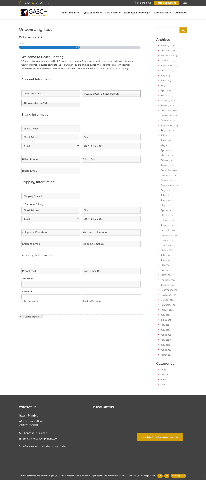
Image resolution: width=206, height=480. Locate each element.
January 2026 (168, 45)
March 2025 (167, 95)
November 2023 (169, 175)
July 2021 (165, 315)
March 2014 (167, 354)
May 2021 (165, 325)
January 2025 (168, 105)
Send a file (145, 3)
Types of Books (91, 12)
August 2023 (167, 190)
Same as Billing (34, 204)
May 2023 (166, 205)
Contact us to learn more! (160, 437)
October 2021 (167, 300)
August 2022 (167, 250)
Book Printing (69, 12)
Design (164, 374)
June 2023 (166, 200)
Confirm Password (91, 301)
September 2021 (169, 305)
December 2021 (169, 290)
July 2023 (166, 195)
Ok (160, 476)
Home (27, 3)
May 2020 (166, 339)
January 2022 (167, 285)
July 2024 (166, 135)
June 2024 (166, 140)
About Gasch (161, 12)
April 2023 (166, 210)
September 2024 (169, 125)
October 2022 (168, 240)
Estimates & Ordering (136, 12)
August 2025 (167, 70)
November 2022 (169, 235)
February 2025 (168, 100)
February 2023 (168, 220)
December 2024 (169, 110)
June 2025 (166, 80)
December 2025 (169, 50)
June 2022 (166, 260)
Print (163, 384)
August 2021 (167, 310)
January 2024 (168, 165)
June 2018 (166, 349)
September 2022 (169, 245)
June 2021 (166, 320)
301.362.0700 (39, 433)
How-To (165, 379)
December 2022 (169, 230)
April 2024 (166, 150)
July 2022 (165, 255)
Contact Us (181, 12)
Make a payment (167, 3)
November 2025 (169, 55)
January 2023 (168, 225)
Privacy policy (178, 476)
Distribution (111, 12)
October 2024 (168, 120)
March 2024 (167, 155)
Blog (185, 3)
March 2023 (167, 215)
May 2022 (166, 265)
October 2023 (168, 180)
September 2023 (169, 185)
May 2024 (166, 145)
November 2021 (169, 295)
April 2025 (166, 90)
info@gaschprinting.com (44, 438)
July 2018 (165, 345)
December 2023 (169, 170)
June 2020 (166, 334)
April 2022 (166, 270)
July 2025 (166, 75)
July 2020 (166, 330)
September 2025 (169, 65)
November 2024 (169, 115)
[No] (202, 475)
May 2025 (166, 85)
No (167, 476)
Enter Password (30, 301)
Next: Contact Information (31, 317)
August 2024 (167, 130)
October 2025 (168, 60)
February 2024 (168, 160)
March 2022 (167, 275)
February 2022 (168, 280)
